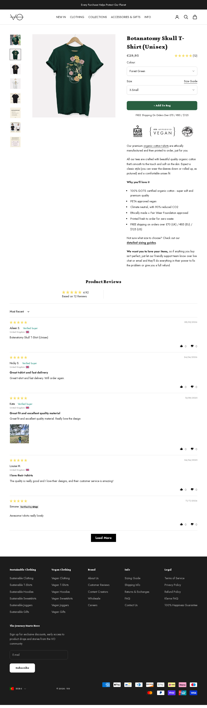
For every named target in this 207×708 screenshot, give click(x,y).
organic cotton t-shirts (156, 146)
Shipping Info (132, 585)
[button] (184, 56)
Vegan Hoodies (61, 592)
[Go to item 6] (15, 112)
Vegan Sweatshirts (62, 598)
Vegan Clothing (61, 578)
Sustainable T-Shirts (21, 585)
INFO (148, 17)
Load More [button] (103, 537)
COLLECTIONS (97, 17)
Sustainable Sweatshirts (23, 598)
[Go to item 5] (15, 98)
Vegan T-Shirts (60, 585)
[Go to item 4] (15, 83)
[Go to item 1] (15, 40)
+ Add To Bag (162, 105)
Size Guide (190, 81)
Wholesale (94, 598)
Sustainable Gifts (19, 612)
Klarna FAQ (171, 598)
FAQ (127, 598)
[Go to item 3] (15, 69)
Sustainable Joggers (21, 605)
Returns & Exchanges (137, 592)
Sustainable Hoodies (21, 592)
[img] (18, 322)
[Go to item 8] (15, 142)
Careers (92, 605)
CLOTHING (77, 17)
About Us (93, 578)
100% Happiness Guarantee (181, 605)
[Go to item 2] (15, 54)
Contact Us (131, 605)
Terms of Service (174, 578)
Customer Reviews (98, 585)
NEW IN (61, 17)
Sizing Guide (132, 578)
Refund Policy (173, 592)
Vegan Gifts (58, 612)
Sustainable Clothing (21, 578)
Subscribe (22, 668)
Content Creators (98, 592)
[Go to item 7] (15, 127)
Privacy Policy (173, 585)
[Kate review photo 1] (19, 434)
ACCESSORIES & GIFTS (125, 17)
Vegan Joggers (60, 605)
